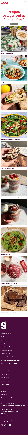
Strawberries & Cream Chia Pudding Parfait (12, 197)
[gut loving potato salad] (14, 39)
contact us (4, 394)
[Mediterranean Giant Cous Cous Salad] (14, 125)
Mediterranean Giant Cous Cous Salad (10, 139)
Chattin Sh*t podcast (7, 357)
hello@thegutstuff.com (7, 421)
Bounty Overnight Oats (6, 225)
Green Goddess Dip (5, 254)
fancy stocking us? (6, 398)
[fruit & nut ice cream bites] (14, 154)
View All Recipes (14, 23)
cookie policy (4, 388)
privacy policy (5, 384)
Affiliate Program (6, 333)
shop (2, 336)
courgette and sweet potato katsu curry (11, 82)
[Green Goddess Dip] (14, 240)
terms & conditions (6, 371)
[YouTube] (10, 425)
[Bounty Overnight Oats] (14, 212)
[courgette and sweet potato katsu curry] (14, 68)
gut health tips (5, 340)
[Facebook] (7, 425)
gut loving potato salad (7, 53)
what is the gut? (6, 347)
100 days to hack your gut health (10, 360)
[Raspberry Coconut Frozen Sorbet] (14, 269)
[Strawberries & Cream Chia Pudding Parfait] (14, 183)
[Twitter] (5, 425)
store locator (5, 377)
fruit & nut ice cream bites (7, 168)
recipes (3, 343)
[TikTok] (12, 425)
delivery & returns (6, 381)
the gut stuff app (6, 353)
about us (3, 391)
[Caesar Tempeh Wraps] (14, 97)
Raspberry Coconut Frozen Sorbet (9, 283)
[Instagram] (2, 425)
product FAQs (5, 374)
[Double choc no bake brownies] (14, 298)
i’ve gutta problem (6, 350)
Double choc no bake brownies (8, 312)
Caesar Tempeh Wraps (6, 110)
